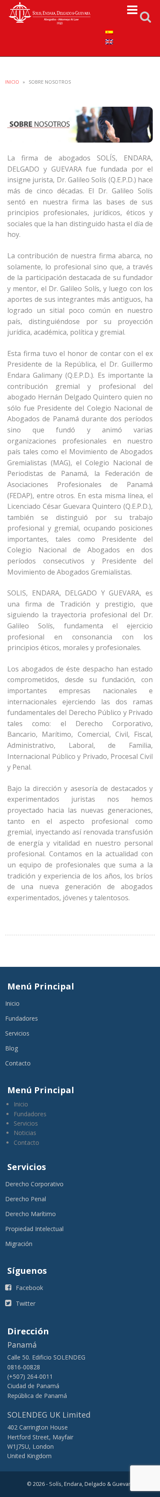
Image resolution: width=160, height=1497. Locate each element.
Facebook (29, 1288)
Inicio (12, 82)
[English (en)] (109, 41)
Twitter (25, 1303)
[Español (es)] (109, 31)
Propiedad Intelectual (34, 1229)
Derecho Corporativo (34, 1184)
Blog (11, 1048)
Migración (18, 1244)
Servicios (17, 1033)
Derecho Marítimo (30, 1214)
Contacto (18, 1063)
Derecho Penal (25, 1199)
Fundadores (21, 1018)
